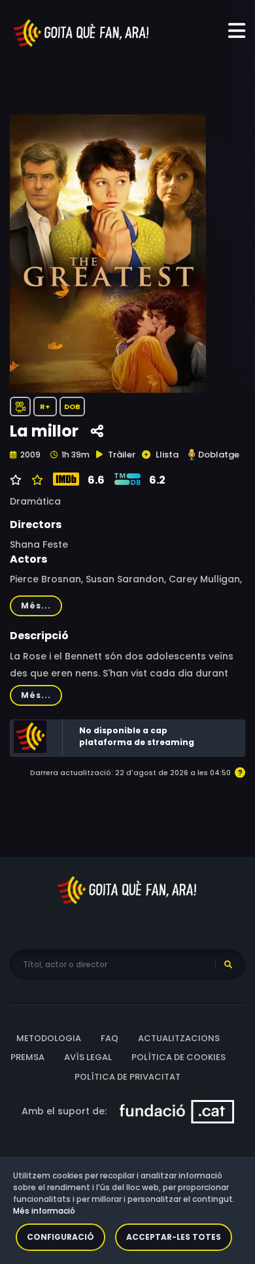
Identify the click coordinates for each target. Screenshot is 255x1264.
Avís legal (88, 1057)
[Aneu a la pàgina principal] (82, 32)
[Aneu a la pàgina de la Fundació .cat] (177, 1111)
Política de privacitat (127, 1077)
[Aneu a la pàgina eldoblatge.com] (191, 454)
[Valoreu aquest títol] (35, 480)
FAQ (109, 1038)
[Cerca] (228, 965)
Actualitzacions (179, 1038)
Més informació (44, 1210)
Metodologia (48, 1038)
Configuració (60, 1236)
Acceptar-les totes (173, 1236)
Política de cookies (178, 1057)
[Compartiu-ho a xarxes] (97, 432)
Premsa (27, 1057)
